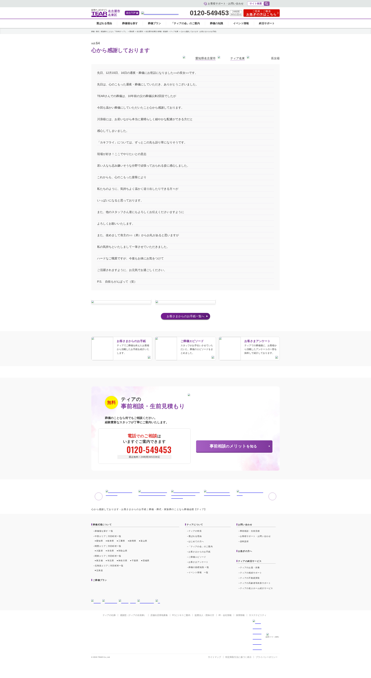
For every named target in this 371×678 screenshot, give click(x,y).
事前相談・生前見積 (250, 531)
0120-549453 (209, 13)
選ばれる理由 (104, 23)
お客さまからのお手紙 (200, 552)
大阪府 (99, 551)
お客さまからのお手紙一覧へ (185, 316)
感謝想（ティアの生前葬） (133, 615)
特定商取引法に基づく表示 (238, 657)
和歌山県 (122, 551)
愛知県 (99, 541)
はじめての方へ (196, 541)
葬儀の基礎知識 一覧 (199, 567)
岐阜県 (110, 541)
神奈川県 (122, 560)
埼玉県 (110, 560)
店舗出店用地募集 (159, 615)
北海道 (99, 570)
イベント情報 (241, 23)
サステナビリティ (257, 615)
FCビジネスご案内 (181, 615)
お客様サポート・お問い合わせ (255, 536)
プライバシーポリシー (267, 657)
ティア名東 (237, 58)
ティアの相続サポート (251, 573)
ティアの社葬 (109, 615)
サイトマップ (214, 657)
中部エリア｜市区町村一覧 (108, 536)
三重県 (121, 541)
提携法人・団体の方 (204, 615)
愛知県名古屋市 (205, 58)
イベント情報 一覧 (198, 572)
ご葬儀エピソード (197, 557)
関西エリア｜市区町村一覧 (108, 546)
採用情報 (240, 615)
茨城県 (146, 560)
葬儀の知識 (216, 23)
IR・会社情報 (225, 615)
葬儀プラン (154, 23)
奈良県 (110, 551)
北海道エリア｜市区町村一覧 (109, 565)
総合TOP (131, 13)
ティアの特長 (195, 531)
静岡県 (132, 541)
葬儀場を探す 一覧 (104, 531)
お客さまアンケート (198, 562)
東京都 (99, 560)
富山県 (144, 541)
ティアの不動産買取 (250, 578)
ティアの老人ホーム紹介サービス (256, 588)
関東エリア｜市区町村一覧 (108, 556)
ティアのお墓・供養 (250, 567)
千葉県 (135, 560)
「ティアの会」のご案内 (185, 23)
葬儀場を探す (130, 23)
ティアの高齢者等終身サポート (255, 583)
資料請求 (244, 541)
